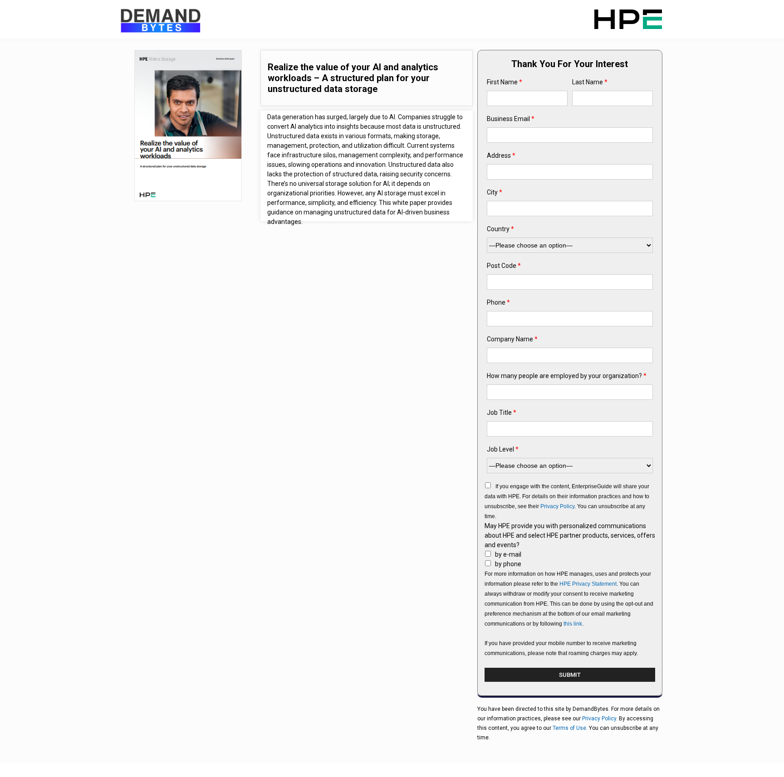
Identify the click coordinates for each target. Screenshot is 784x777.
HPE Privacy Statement (588, 584)
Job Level (503, 449)
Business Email (510, 118)
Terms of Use (569, 728)
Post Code (504, 265)
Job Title (501, 412)
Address (501, 155)
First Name (504, 82)
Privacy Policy (557, 506)
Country (500, 229)
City (494, 192)
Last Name (590, 82)
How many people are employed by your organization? (567, 375)
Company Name (512, 339)
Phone (498, 302)
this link (573, 624)
